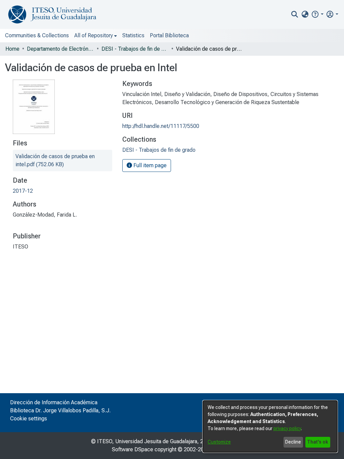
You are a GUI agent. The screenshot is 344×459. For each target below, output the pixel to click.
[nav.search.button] (295, 14)
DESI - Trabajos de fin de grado (135, 49)
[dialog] (270, 426)
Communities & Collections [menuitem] (37, 35)
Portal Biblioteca (169, 35)
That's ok (317, 442)
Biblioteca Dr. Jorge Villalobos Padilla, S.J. (60, 410)
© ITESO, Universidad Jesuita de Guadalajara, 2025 (151, 441)
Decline (293, 442)
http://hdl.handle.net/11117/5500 (160, 126)
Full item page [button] (149, 165)
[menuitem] (305, 14)
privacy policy (287, 428)
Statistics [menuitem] (133, 35)
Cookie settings (28, 418)
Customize (219, 442)
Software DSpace (132, 449)
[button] (317, 14)
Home (12, 49)
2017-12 (23, 191)
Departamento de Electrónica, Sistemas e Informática (60, 49)
